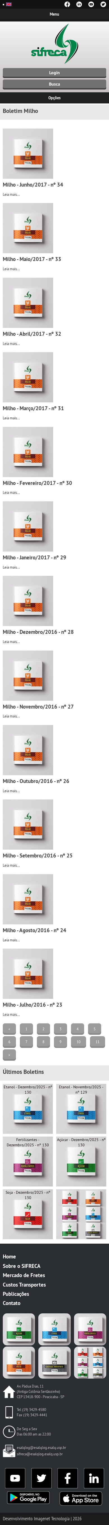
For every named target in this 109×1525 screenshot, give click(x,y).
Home (9, 1256)
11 (97, 1042)
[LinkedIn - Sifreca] (79, 4)
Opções (54, 97)
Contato (11, 1303)
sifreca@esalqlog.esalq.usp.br (40, 1454)
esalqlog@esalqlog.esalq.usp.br (41, 1447)
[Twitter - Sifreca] (103, 4)
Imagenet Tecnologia (52, 1519)
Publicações (16, 1293)
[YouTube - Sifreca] (91, 4)
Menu (54, 14)
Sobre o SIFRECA (22, 1266)
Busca (54, 84)
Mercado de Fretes (24, 1275)
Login (54, 73)
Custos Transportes (24, 1284)
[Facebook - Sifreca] (67, 4)
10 (78, 1042)
